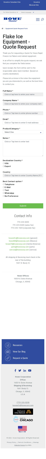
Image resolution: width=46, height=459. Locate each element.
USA (6, 163)
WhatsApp (9, 193)
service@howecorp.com (19, 250)
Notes (6, 138)
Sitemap (36, 442)
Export (8, 166)
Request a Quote (20, 358)
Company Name (10, 100)
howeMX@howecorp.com (19, 241)
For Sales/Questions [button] (9, 12)
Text (7, 190)
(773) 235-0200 (23, 402)
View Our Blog (19, 351)
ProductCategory (11, 129)
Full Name (8, 91)
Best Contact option (13, 181)
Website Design (19, 445)
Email (6, 119)
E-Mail (7, 187)
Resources (17, 345)
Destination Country (13, 160)
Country (6, 172)
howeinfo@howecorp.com (19, 238)
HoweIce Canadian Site (12, 2)
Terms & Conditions (24, 442)
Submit (23, 206)
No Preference (11, 196)
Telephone (9, 184)
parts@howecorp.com (20, 247)
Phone (6, 110)
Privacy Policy (11, 442)
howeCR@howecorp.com (16, 244)
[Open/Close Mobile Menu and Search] (38, 19)
